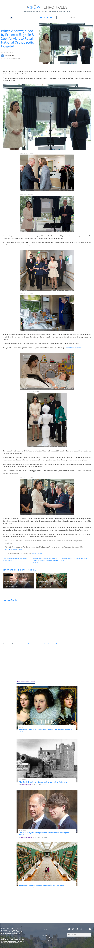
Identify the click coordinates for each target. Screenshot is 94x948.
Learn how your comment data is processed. (42, 644)
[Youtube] (51, 17)
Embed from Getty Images (26, 153)
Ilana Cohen (10, 55)
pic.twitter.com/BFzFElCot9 (13, 549)
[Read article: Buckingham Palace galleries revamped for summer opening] (47, 864)
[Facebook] (40, 17)
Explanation (22, 779)
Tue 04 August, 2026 (39, 784)
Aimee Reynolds (26, 734)
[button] (11, 18)
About (44, 933)
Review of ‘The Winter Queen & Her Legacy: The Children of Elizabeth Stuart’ (46, 730)
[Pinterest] (77, 929)
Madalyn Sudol (26, 784)
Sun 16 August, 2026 (11, 586)
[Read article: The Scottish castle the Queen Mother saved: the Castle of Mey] (47, 761)
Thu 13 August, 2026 (40, 734)
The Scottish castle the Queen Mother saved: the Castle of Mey (44, 782)
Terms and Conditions (49, 938)
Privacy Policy (46, 940)
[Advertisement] (16, 665)
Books (21, 727)
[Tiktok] (47, 17)
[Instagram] (44, 17)
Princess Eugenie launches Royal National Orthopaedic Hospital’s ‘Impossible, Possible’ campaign (45, 560)
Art (39, 574)
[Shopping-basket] (81, 929)
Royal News (16, 58)
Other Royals (7, 58)
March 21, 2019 (37, 553)
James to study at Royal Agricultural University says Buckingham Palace (44, 834)
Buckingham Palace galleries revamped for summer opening (42, 885)
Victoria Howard (26, 837)
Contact (44, 935)
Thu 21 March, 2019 (7, 53)
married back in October (73, 348)
